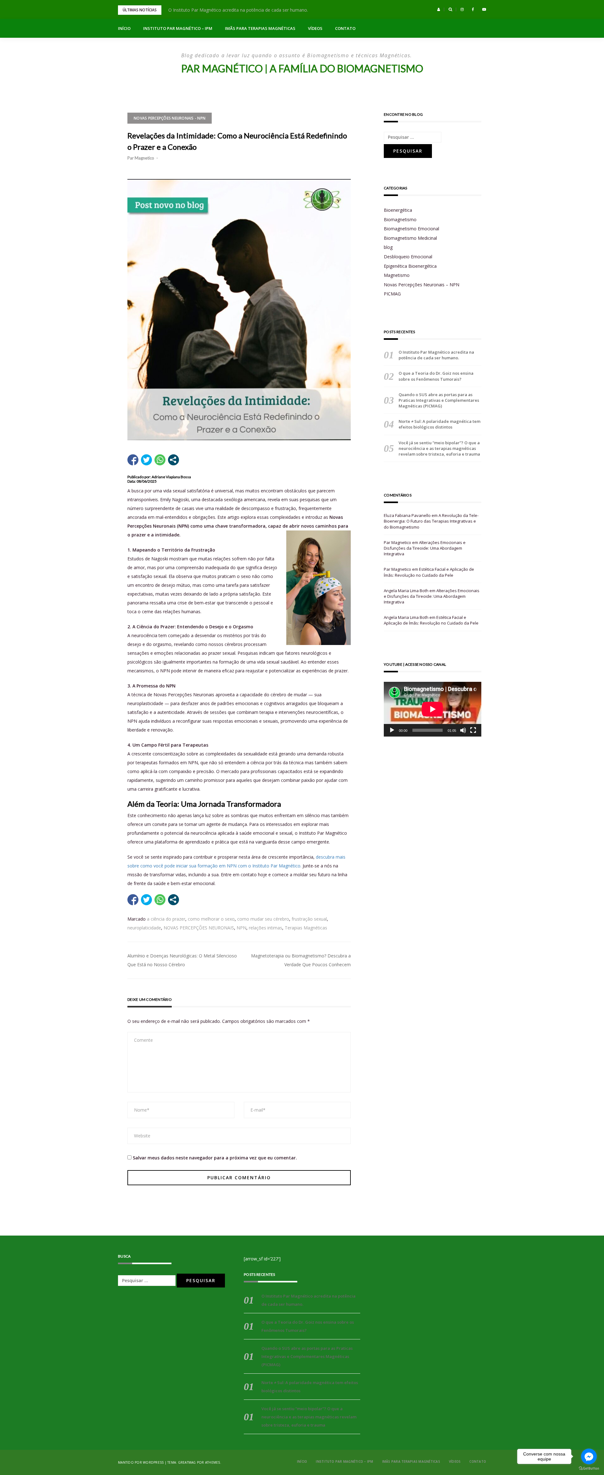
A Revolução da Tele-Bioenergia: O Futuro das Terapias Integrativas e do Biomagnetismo (431, 521)
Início (124, 28)
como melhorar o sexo (211, 919)
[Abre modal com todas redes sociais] (173, 459)
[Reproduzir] (392, 730)
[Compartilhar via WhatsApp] (159, 459)
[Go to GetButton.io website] (589, 1469)
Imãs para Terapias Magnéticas (260, 28)
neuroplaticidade (144, 928)
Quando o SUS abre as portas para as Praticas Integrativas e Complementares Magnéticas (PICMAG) (439, 400)
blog (388, 247)
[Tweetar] (146, 459)
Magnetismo (397, 275)
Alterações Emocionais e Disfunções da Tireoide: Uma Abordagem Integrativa (425, 548)
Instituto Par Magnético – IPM (177, 28)
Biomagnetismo (400, 219)
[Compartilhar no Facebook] (132, 459)
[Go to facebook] (589, 1456)
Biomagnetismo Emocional (411, 229)
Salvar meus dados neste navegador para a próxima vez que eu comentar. (215, 1158)
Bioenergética (398, 210)
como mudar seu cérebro (263, 919)
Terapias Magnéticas (306, 928)
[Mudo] (463, 730)
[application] (432, 709)
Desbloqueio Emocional (408, 257)
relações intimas (265, 928)
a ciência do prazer (166, 919)
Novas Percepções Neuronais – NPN (421, 285)
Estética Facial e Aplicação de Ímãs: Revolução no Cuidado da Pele (429, 572)
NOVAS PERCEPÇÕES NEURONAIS (199, 928)
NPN (241, 928)
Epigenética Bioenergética (410, 266)
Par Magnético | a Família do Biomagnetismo (302, 68)
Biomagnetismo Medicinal (410, 238)
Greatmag (187, 1462)
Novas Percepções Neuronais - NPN (169, 118)
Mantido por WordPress (141, 1462)
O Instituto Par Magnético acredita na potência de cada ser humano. (238, 10)
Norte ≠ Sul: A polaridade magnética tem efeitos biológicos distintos (439, 424)
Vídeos (315, 28)
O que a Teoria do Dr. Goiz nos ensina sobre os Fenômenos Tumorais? (436, 376)
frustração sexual (309, 919)
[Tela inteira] (473, 730)
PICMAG (392, 294)
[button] (438, 9)
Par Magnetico (140, 157)
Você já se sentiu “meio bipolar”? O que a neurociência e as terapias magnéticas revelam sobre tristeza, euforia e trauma (439, 448)
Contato (345, 28)
